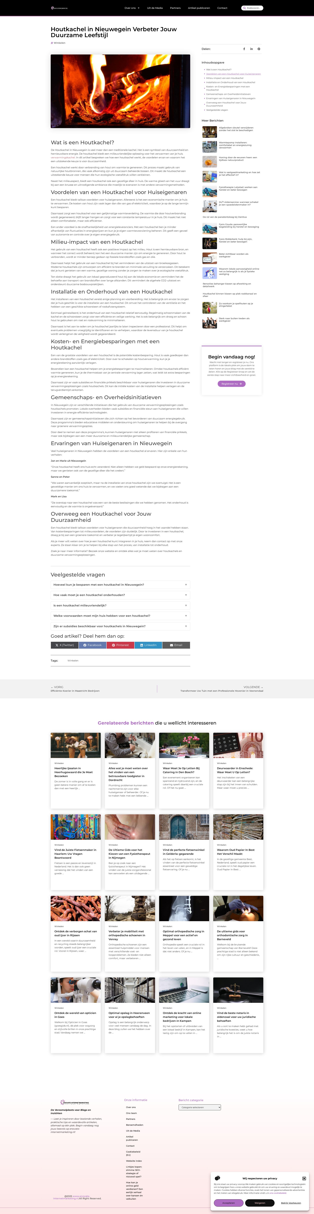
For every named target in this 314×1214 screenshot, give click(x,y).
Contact (222, 7)
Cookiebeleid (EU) (133, 1153)
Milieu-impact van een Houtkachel (225, 78)
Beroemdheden (134, 1125)
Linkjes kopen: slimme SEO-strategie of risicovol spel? (134, 1171)
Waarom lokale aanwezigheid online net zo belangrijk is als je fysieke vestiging (239, 271)
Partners (175, 7)
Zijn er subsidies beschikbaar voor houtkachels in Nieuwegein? (120, 626)
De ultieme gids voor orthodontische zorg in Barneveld (232, 935)
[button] (304, 1178)
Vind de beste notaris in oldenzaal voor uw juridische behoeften (236, 1016)
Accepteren (228, 1203)
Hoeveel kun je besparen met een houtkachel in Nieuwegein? (120, 584)
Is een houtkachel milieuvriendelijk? (120, 605)
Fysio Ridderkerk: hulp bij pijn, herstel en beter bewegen (235, 240)
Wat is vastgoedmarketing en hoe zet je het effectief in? (239, 173)
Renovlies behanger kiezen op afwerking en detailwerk (227, 285)
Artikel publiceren (199, 7)
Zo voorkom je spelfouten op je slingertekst (236, 304)
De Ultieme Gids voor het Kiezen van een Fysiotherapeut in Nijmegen (129, 853)
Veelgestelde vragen (217, 110)
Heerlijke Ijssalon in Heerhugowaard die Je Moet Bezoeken (73, 772)
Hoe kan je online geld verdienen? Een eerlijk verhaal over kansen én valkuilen (134, 1190)
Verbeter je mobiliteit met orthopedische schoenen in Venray (127, 935)
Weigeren (260, 1203)
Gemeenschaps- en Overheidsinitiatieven (228, 94)
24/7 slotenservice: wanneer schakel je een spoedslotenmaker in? (238, 203)
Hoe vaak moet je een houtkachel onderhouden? (120, 595)
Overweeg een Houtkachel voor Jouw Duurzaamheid (226, 104)
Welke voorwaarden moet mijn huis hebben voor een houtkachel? (120, 615)
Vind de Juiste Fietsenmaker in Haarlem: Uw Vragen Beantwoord (75, 853)
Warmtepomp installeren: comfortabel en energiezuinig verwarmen (235, 145)
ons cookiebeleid (278, 1193)
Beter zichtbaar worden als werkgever (233, 255)
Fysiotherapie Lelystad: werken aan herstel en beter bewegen (238, 188)
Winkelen (59, 42)
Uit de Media (155, 7)
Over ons (130, 7)
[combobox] (252, 8)
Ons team (131, 1113)
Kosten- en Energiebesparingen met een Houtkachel (228, 88)
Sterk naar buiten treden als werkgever (234, 319)
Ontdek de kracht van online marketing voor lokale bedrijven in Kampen (182, 1016)
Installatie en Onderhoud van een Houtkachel (230, 82)
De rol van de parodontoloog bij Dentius (225, 217)
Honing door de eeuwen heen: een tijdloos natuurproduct (238, 158)
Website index (134, 1161)
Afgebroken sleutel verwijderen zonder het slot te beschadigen (236, 129)
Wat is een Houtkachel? (218, 69)
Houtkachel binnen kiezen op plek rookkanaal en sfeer (230, 295)
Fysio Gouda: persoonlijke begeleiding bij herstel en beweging (239, 225)
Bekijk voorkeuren (291, 1203)
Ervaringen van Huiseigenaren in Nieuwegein (230, 98)
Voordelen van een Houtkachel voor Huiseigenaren (233, 73)
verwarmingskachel (63, 157)
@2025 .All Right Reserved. (77, 1197)
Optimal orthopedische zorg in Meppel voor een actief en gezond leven (183, 935)
